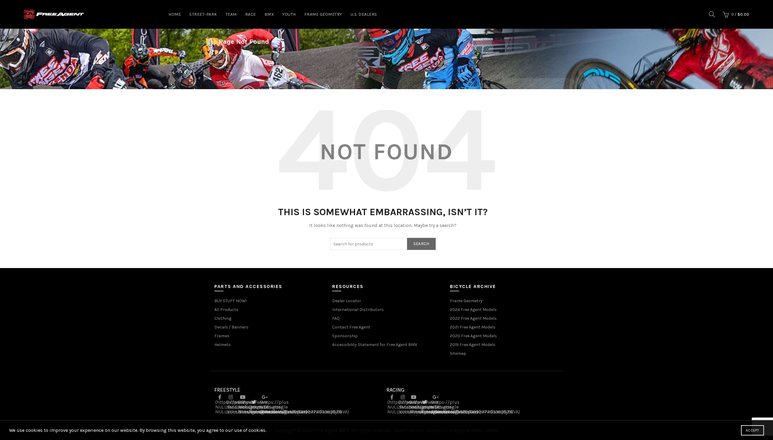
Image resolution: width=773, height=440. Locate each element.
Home (174, 14)
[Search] (712, 14)
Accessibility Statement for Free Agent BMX (374, 344)
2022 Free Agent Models (473, 318)
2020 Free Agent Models (473, 335)
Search (421, 243)
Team (231, 14)
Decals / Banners (231, 327)
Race (250, 14)
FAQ (336, 318)
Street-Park (203, 14)
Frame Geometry (323, 14)
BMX (269, 14)
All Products (226, 309)
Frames (221, 335)
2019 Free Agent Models (473, 344)
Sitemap (458, 353)
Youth (289, 14)
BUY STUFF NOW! (230, 300)
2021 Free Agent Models (473, 327)
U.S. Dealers (364, 14)
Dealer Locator (346, 300)
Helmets (222, 344)
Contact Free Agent (351, 327)
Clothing (222, 318)
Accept (752, 430)
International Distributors (358, 309)
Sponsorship (345, 335)
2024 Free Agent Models (473, 309)
